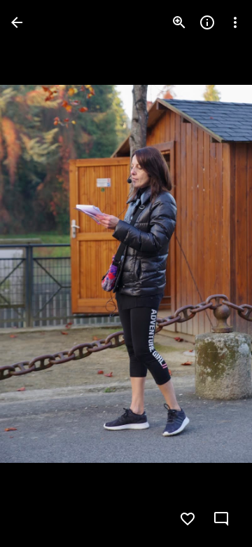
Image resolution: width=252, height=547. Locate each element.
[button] (39, 273)
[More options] (235, 22)
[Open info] (207, 22)
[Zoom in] (179, 22)
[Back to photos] (17, 22)
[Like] (187, 519)
